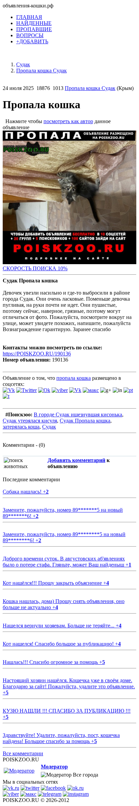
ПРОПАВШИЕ (34, 29)
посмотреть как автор (68, 121)
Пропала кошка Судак (90, 88)
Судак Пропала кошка (85, 420)
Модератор (54, 766)
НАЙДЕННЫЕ (34, 23)
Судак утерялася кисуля (30, 420)
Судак (49, 427)
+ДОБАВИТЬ (32, 41)
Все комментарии (23, 753)
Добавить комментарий (76, 460)
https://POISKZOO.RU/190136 (37, 353)
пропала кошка (73, 378)
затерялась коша (21, 427)
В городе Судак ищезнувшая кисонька (78, 414)
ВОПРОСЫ (30, 35)
